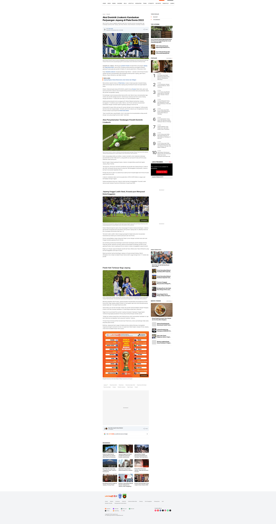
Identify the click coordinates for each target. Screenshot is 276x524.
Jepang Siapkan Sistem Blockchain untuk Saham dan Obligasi (120, 80)
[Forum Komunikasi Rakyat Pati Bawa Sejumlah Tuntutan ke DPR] (154, 277)
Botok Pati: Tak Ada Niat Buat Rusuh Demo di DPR (160, 265)
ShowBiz (119, 3)
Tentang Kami (157, 501)
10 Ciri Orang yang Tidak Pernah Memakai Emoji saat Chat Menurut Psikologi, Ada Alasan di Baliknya (164, 145)
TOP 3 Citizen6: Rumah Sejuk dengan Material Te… (163, 46)
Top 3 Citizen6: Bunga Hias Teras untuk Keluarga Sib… (163, 52)
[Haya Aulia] (105, 29)
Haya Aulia (110, 28)
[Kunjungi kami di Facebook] (160, 510)
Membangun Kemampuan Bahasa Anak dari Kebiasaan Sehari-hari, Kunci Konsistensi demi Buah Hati (164, 154)
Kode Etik (124, 501)
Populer (154, 58)
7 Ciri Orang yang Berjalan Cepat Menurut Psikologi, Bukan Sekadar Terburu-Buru (163, 94)
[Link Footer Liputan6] (111, 496)
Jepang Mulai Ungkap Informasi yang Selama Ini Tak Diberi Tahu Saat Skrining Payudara (141, 455)
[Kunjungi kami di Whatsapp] (168, 510)
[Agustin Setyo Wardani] (106, 429)
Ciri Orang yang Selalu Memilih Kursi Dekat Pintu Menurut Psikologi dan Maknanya (163, 77)
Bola (125, 3)
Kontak (106, 501)
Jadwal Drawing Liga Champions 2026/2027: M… (164, 330)
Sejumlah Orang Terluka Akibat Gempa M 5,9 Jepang (125, 469)
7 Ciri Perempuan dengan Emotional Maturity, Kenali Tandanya (163, 86)
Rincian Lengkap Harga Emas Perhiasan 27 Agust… (164, 342)
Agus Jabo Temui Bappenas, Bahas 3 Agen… (164, 336)
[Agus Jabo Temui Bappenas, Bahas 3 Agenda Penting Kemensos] (154, 336)
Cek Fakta (158, 3)
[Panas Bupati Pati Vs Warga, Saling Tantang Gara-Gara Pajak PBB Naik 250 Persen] (154, 295)
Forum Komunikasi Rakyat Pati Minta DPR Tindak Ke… (164, 271)
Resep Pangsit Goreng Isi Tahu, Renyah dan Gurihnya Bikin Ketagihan (161, 319)
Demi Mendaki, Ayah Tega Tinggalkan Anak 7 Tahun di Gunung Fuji (109, 470)
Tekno (145, 3)
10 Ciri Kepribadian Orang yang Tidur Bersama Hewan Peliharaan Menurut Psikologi (164, 120)
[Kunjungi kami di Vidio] (155, 510)
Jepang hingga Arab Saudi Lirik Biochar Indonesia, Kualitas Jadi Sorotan (125, 455)
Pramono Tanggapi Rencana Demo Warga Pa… (164, 282)
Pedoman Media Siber (132, 501)
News (109, 3)
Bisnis (114, 3)
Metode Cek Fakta (108, 503)
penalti (123, 65)
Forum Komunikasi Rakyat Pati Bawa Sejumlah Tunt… (164, 277)
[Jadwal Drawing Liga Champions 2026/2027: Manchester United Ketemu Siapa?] (154, 330)
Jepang (145, 65)
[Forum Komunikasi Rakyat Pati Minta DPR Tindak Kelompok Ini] (154, 271)
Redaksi (111, 501)
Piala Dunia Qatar (124, 110)
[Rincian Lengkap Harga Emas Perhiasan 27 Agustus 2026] (154, 342)
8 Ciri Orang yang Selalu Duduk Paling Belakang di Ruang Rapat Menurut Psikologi (163, 112)
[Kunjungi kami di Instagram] (165, 510)
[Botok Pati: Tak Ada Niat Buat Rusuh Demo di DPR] (162, 257)
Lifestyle (131, 3)
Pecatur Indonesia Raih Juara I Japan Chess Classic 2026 (141, 484)
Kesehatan (138, 3)
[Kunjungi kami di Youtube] (158, 510)
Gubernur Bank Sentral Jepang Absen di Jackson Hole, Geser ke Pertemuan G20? (109, 455)
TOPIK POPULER (155, 14)
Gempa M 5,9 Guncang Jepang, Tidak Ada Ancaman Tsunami (141, 470)
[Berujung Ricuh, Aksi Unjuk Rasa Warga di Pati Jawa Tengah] (154, 289)
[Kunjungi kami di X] (163, 510)
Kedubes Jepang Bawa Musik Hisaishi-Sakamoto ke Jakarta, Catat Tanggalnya (126, 485)
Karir (163, 501)
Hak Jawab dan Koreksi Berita (120, 503)
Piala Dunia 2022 (109, 67)
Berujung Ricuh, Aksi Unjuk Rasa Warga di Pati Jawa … (164, 288)
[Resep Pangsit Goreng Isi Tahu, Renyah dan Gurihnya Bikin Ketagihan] (162, 310)
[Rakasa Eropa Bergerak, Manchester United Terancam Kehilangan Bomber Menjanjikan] (154, 324)
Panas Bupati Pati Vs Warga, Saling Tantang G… (164, 294)
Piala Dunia (122, 83)
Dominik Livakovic (110, 71)
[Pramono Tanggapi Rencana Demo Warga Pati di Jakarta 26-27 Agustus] (154, 283)
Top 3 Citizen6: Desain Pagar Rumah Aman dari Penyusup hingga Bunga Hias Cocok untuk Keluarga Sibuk (161, 41)
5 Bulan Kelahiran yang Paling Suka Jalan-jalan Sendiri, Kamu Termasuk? (163, 128)
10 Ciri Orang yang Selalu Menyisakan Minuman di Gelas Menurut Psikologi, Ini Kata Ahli (163, 136)
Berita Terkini (156, 301)
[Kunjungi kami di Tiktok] (170, 510)
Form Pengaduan (148, 501)
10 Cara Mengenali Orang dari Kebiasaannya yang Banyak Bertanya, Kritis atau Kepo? (164, 103)
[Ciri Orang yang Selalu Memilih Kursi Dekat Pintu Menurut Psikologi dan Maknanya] (162, 66)
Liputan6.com (115, 514)
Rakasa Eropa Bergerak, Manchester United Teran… (164, 324)
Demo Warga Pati (156, 249)
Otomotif (151, 3)
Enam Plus (165, 3)
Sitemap (141, 501)
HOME (104, 3)
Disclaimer (117, 501)
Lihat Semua (168, 58)
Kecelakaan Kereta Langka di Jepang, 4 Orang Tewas (110, 484)
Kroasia (127, 65)
